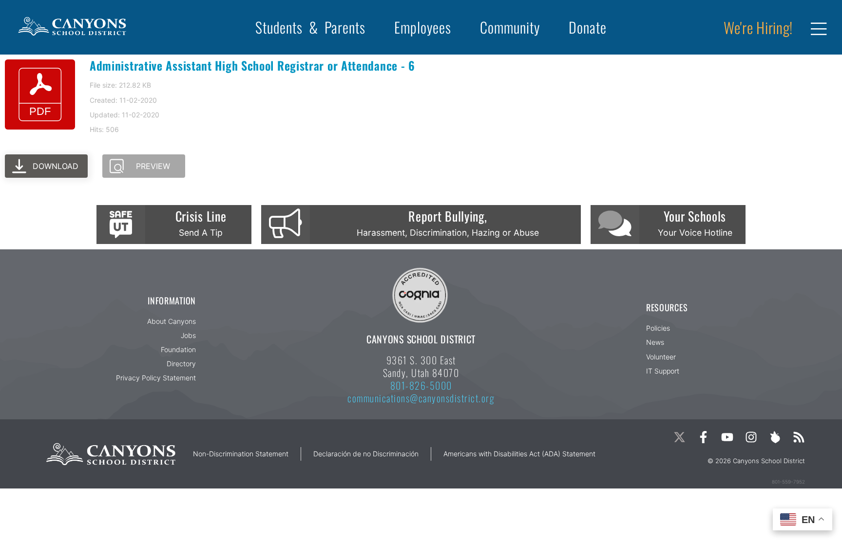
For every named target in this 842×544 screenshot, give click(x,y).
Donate (588, 27)
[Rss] (799, 437)
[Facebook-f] (703, 437)
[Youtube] (727, 437)
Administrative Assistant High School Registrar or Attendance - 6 (252, 65)
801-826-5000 (421, 385)
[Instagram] (751, 437)
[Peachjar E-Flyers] (775, 437)
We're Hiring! (758, 27)
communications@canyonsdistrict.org (421, 398)
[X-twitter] (679, 437)
